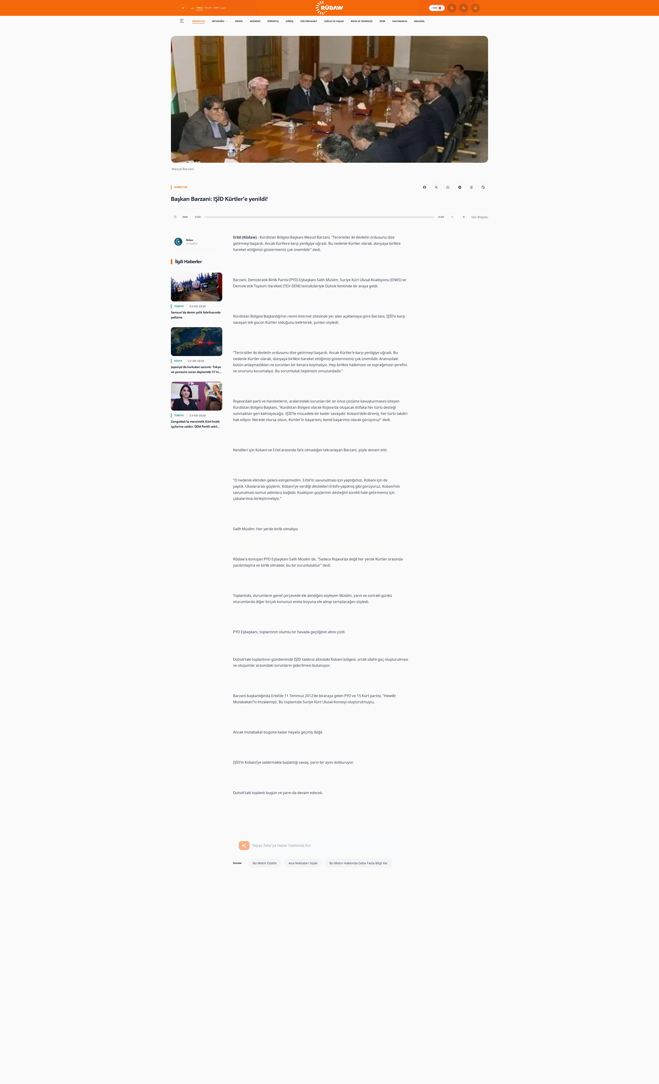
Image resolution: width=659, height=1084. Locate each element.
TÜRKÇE (199, 8)
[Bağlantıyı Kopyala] (483, 187)
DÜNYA (239, 21)
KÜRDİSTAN (198, 21)
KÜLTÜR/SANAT (308, 21)
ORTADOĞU (218, 21)
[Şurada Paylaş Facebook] (425, 187)
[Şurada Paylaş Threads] (471, 187)
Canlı (435, 7)
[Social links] (182, 8)
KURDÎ (216, 8)
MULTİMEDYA (399, 21)
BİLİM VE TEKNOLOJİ (361, 21)
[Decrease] (452, 217)
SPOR (382, 21)
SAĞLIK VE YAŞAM (334, 21)
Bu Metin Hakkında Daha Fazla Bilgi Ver (359, 863)
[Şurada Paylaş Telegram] (460, 187)
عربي (192, 8)
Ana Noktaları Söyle (303, 863)
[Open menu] (182, 21)
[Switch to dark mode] (463, 8)
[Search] (451, 8)
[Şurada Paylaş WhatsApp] (448, 187)
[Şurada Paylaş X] (436, 187)
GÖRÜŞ (289, 21)
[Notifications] (475, 8)
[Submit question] (244, 845)
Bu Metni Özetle (264, 863)
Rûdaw (189, 240)
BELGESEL (419, 21)
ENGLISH (208, 8)
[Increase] (464, 217)
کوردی (222, 8)
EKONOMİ (255, 21)
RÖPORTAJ (273, 21)
